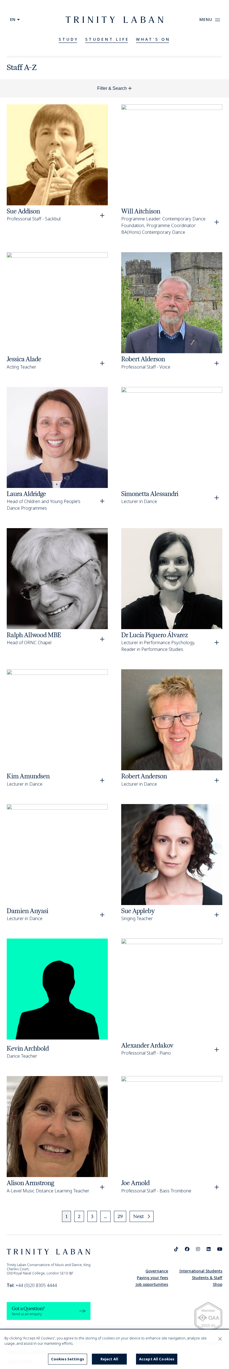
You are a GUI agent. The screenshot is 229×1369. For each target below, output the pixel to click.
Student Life (107, 39)
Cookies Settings (67, 1358)
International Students (200, 1271)
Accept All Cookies (156, 1358)
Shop (217, 1284)
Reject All (109, 1358)
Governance (156, 1271)
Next (138, 1216)
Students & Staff (207, 1277)
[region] (114, 1349)
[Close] (220, 1339)
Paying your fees (152, 1277)
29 (120, 1216)
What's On (153, 39)
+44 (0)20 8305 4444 (32, 1285)
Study (68, 39)
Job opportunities (151, 1284)
